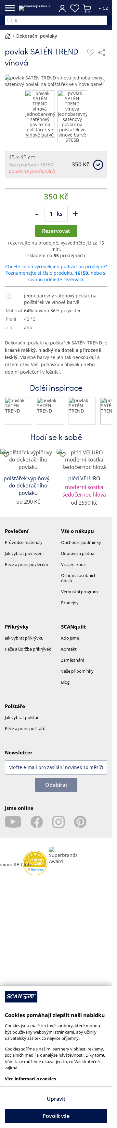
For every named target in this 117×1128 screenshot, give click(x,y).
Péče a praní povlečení (26, 564)
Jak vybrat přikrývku (24, 638)
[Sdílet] (101, 52)
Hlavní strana (8, 36)
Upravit (56, 1098)
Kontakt (69, 649)
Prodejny (70, 603)
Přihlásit (62, 8)
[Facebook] (37, 822)
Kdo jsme (70, 638)
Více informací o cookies (30, 1079)
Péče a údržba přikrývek (28, 649)
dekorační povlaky (36, 36)
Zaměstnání (72, 660)
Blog (65, 682)
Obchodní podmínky (81, 542)
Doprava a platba (77, 553)
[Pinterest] (80, 822)
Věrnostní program (79, 591)
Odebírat (56, 784)
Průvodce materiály (24, 542)
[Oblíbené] (90, 52)
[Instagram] (58, 822)
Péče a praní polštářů (25, 728)
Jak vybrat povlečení (24, 553)
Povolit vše (56, 1116)
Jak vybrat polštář (22, 717)
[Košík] (87, 8)
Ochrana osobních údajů (79, 577)
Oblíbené (75, 8)
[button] (9, 81)
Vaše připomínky (77, 671)
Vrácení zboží (73, 564)
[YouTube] (13, 822)
